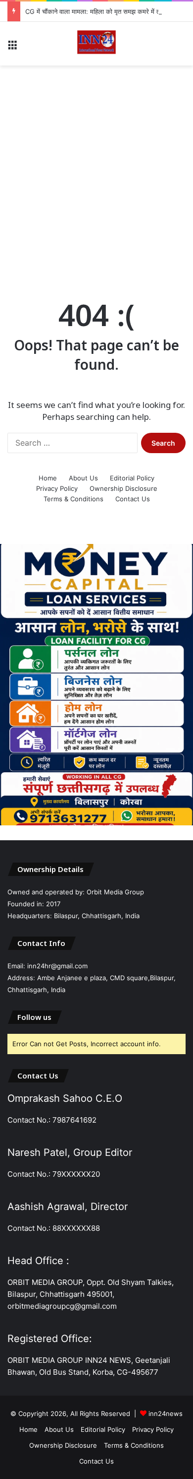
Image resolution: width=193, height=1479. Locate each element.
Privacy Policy (57, 488)
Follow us (34, 1017)
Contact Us (132, 499)
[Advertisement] (96, 172)
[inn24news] (96, 44)
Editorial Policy (132, 478)
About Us (83, 478)
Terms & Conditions (73, 499)
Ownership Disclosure (123, 488)
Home (48, 478)
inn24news (165, 1413)
